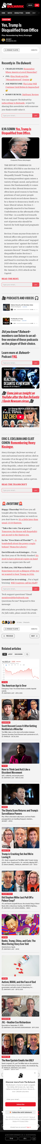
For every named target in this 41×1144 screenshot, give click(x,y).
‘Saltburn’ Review (30, 94)
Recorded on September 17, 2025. (13, 1025)
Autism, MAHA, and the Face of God (19, 982)
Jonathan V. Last (9, 693)
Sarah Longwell (9, 864)
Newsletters (19, 13)
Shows (28, 13)
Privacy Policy (24, 1121)
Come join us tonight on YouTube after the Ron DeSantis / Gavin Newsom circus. (20, 397)
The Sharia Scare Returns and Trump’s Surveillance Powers (20, 812)
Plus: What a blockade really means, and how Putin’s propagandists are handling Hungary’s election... (18, 818)
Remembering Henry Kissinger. (18, 444)
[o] (20, 709)
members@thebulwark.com (15, 597)
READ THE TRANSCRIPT (14, 484)
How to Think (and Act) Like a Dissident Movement (16, 770)
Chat (34, 13)
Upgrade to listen (12, 50)
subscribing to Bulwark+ (13, 103)
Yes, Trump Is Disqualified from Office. (16, 131)
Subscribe (20, 1104)
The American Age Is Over (14, 685)
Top (4, 654)
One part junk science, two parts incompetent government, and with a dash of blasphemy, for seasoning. (17, 987)
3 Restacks (26, 622)
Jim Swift (9, 39)
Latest (10, 654)
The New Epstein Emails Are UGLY (18, 1060)
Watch (10, 13)
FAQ (14, 356)
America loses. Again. (8, 947)
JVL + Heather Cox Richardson (16, 1022)
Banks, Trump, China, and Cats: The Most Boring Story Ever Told (19, 942)
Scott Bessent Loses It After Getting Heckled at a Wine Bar (19, 727)
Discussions (18, 654)
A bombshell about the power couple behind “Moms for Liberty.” (19, 543)
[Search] (27, 654)
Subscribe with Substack (22, 1112)
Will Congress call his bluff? (24, 583)
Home (3, 13)
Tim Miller (7, 736)
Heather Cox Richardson (23, 1027)
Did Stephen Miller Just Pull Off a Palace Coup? (17, 898)
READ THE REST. (10, 278)
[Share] (34, 1138)
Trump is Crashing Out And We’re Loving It (17, 855)
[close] (35, 1073)
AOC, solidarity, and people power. (13, 775)
